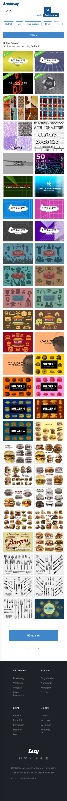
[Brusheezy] (11, 4)
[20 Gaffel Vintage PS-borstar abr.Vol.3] (49, 564)
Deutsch (17, 729)
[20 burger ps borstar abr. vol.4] (49, 475)
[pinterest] (31, 758)
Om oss (45, 715)
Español (17, 720)
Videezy (17, 687)
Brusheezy (19, 678)
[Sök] (47, 10)
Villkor (14, 778)
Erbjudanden (47, 678)
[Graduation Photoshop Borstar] (18, 253)
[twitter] (25, 758)
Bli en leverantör (18, 693)
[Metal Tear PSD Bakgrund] (49, 83)
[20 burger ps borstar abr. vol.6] (49, 453)
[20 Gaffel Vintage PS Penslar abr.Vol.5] (49, 586)
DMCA (44, 692)
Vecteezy (18, 683)
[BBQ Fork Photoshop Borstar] (18, 163)
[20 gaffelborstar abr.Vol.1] (18, 609)
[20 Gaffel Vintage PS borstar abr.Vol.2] (18, 564)
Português (18, 725)
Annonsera (46, 683)
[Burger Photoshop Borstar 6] (18, 431)
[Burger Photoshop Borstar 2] (18, 386)
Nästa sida (33, 635)
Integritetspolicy (28, 778)
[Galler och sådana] (17, 136)
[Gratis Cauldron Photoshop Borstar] (49, 342)
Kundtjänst (46, 687)
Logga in (38, 15)
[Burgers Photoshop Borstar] (18, 320)
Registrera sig (51, 15)
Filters (33, 35)
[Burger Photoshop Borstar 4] (18, 409)
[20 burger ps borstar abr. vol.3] (18, 497)
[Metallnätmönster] (49, 136)
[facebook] (20, 758)
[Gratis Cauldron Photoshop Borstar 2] (18, 364)
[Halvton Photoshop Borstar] (49, 609)
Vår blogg (46, 725)
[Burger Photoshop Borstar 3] (49, 386)
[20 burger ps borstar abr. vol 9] (49, 520)
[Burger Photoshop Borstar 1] (49, 364)
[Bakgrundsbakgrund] (18, 61)
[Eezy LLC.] (33, 751)
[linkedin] (47, 758)
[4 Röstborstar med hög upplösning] (18, 186)
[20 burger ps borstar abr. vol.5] (49, 497)
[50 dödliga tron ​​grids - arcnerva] (49, 163)
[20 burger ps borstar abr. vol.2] (18, 453)
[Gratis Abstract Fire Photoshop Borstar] (18, 83)
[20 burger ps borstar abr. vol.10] (49, 542)
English (17, 715)
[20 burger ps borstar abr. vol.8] (18, 520)
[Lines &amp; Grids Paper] (49, 186)
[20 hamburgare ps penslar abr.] (18, 542)
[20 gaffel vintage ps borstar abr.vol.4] (18, 586)
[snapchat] (41, 758)
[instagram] (36, 758)
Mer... (16, 734)
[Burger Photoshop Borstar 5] (49, 409)
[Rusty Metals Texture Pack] (20, 107)
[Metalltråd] (52, 107)
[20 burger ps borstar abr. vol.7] (18, 475)
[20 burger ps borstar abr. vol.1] (49, 431)
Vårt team (46, 720)
